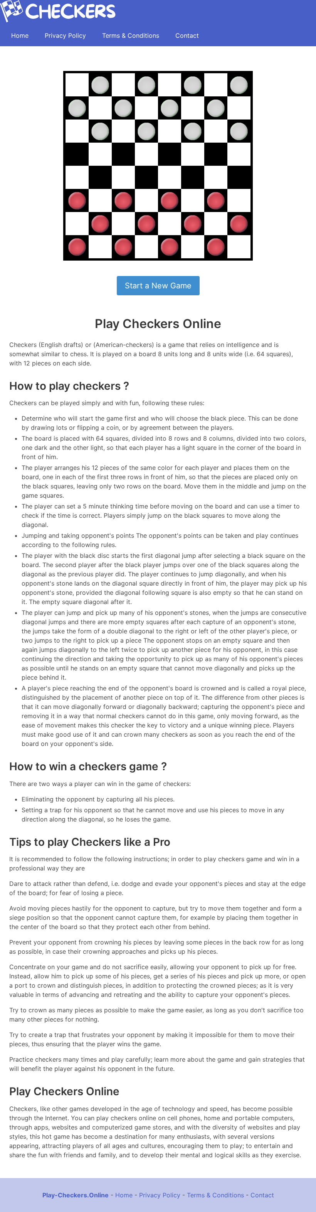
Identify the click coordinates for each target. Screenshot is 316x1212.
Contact (187, 35)
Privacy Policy (65, 35)
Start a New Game (158, 285)
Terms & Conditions (130, 35)
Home (20, 35)
